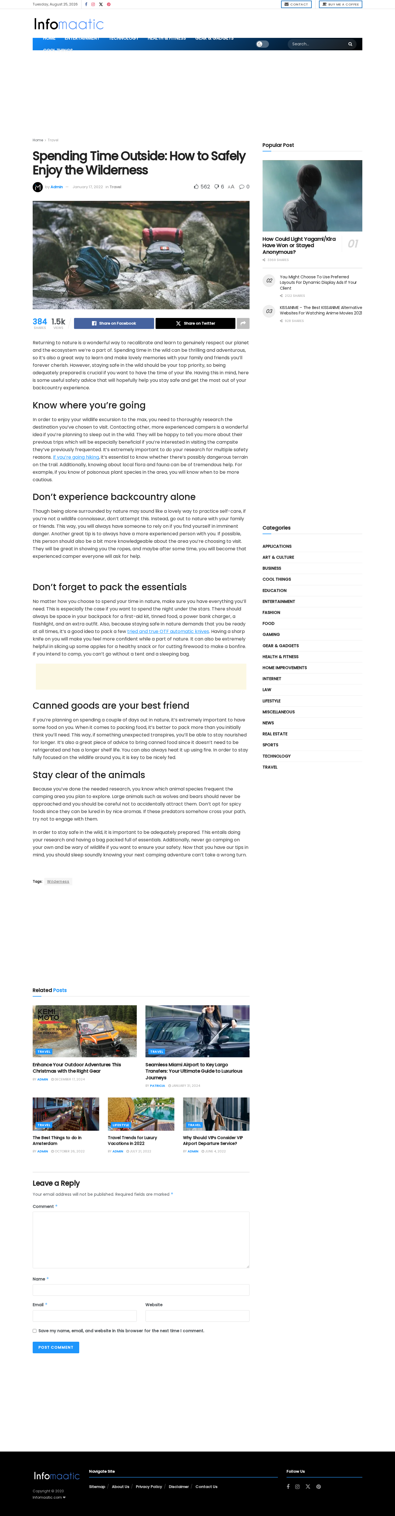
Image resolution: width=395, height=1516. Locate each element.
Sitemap (97, 1486)
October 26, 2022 (69, 1151)
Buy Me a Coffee (343, 4)
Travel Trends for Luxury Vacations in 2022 (132, 1140)
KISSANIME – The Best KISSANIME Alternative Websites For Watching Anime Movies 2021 (321, 310)
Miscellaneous (279, 712)
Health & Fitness (167, 38)
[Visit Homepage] (69, 23)
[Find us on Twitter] (101, 4)
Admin (57, 187)
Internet (272, 679)
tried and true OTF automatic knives (168, 631)
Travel (53, 140)
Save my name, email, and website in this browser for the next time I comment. (121, 1331)
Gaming (271, 634)
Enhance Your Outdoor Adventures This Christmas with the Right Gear (77, 1067)
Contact (298, 4)
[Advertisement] (243, 23)
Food (268, 623)
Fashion (271, 612)
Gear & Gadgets (214, 38)
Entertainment (82, 38)
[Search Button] (351, 44)
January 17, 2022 (88, 187)
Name (41, 1279)
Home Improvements (285, 668)
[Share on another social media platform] (243, 323)
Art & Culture (278, 557)
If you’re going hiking (76, 457)
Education (275, 590)
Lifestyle (121, 1125)
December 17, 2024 (69, 1079)
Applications (277, 546)
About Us (120, 1486)
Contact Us (206, 1486)
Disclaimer (179, 1486)
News (268, 723)
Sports (270, 745)
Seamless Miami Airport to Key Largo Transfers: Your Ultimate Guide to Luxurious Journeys (193, 1071)
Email (40, 1305)
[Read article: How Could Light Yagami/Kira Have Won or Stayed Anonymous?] (312, 196)
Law (267, 690)
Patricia (157, 1085)
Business (272, 568)
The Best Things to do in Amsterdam (57, 1140)
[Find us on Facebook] (86, 4)
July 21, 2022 (140, 1151)
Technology (124, 38)
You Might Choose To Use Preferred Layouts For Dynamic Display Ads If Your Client (318, 282)
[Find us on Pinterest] (108, 4)
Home (49, 38)
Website (154, 1305)
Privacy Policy (149, 1486)
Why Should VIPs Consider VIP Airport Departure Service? (213, 1140)
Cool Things (58, 50)
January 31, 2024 (185, 1085)
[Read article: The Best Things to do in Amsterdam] (66, 1114)
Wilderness (58, 881)
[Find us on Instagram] (93, 4)
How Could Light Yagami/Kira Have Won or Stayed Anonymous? (299, 245)
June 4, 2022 (215, 1151)
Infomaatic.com (47, 1497)
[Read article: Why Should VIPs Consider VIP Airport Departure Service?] (216, 1114)
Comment (45, 1206)
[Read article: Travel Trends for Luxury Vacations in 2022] (141, 1114)
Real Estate (275, 734)
